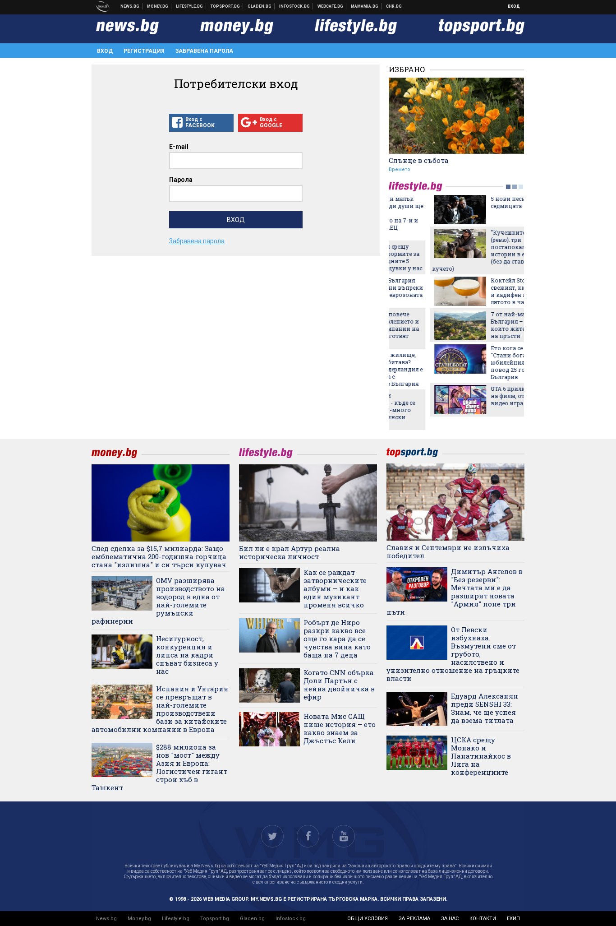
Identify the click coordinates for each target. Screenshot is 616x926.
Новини (130, 6)
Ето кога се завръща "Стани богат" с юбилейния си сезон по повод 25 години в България (484, 362)
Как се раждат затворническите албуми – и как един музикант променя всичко (335, 588)
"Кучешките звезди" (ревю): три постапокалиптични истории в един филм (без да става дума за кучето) (451, 250)
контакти (482, 918)
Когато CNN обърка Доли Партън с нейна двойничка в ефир (339, 684)
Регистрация (144, 51)
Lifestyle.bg (175, 918)
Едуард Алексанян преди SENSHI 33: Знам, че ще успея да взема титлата (484, 708)
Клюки (189, 6)
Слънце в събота (419, 160)
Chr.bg (394, 6)
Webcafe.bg (330, 6)
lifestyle (417, 186)
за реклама (414, 918)
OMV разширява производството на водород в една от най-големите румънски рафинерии (158, 600)
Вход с (200, 122)
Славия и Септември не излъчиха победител (448, 551)
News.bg (106, 918)
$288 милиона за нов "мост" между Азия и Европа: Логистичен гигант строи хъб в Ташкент (159, 767)
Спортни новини (225, 6)
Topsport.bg (214, 918)
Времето (399, 169)
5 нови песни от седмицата (473, 202)
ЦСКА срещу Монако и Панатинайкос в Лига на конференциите (481, 756)
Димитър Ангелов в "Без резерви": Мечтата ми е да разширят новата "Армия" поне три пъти (454, 591)
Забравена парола (204, 51)
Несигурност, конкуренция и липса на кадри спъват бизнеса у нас (187, 654)
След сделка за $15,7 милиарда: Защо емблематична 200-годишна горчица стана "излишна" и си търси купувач (159, 556)
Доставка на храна (260, 6)
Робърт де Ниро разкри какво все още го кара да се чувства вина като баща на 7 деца (337, 638)
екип (513, 918)
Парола (181, 179)
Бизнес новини (157, 6)
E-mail (178, 146)
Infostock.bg (291, 918)
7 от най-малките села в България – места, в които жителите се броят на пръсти (486, 324)
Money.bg (139, 918)
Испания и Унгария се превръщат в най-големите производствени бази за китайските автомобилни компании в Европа (160, 709)
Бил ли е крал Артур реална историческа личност (289, 552)
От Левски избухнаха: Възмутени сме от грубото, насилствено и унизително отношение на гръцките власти (452, 653)
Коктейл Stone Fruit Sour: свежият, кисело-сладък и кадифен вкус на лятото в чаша (484, 291)
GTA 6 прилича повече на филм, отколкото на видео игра (483, 396)
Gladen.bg (252, 918)
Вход (514, 6)
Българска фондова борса (294, 6)
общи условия (367, 918)
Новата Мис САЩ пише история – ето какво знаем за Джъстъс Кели (339, 728)
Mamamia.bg (365, 6)
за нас (450, 918)
